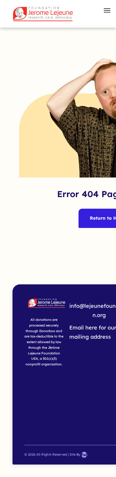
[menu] (107, 10)
